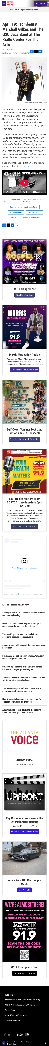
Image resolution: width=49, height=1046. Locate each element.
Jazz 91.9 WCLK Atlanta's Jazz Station (25, 218)
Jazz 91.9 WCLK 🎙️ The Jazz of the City (19, 594)
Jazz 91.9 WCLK (34, 212)
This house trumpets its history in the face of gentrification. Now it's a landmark (21, 689)
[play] (3, 1043)
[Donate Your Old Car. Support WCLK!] (24, 858)
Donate (41, 4)
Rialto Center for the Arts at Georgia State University (26, 201)
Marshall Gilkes (16, 212)
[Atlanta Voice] (24, 738)
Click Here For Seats (24, 295)
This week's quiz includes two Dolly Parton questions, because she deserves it (20, 635)
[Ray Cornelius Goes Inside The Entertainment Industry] (24, 793)
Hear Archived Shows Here (24, 526)
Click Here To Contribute (24, 973)
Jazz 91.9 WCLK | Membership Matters (24, 10)
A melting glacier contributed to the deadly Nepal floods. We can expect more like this (23, 711)
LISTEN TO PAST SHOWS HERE (24, 831)
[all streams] (46, 1043)
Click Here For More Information (24, 439)
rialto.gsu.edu (23, 166)
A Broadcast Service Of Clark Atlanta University (22, 1000)
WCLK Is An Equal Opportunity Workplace (20, 1005)
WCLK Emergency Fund (24, 967)
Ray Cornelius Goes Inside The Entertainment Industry (24, 820)
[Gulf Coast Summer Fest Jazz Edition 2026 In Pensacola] (24, 402)
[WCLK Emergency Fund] (24, 931)
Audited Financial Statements (16, 1015)
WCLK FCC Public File (12, 1020)
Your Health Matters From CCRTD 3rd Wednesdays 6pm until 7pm (24, 502)
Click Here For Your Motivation (24, 369)
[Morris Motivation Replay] (24, 327)
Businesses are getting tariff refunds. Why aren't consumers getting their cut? (23, 657)
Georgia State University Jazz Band (23, 207)
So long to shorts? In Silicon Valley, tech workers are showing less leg (23, 614)
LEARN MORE (24, 889)
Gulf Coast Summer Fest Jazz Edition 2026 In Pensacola (24, 431)
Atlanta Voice (24, 760)
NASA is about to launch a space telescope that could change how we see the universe (22, 624)
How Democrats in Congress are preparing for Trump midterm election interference (21, 700)
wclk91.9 (41, 594)
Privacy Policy (10, 1010)
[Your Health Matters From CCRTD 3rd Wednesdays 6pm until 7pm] (24, 471)
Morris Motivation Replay (24, 355)
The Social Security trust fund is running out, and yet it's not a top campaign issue (23, 678)
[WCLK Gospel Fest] (24, 261)
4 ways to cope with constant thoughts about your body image (23, 646)
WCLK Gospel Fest (25, 289)
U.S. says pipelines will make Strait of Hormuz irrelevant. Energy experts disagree (22, 668)
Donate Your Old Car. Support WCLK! (24, 882)
